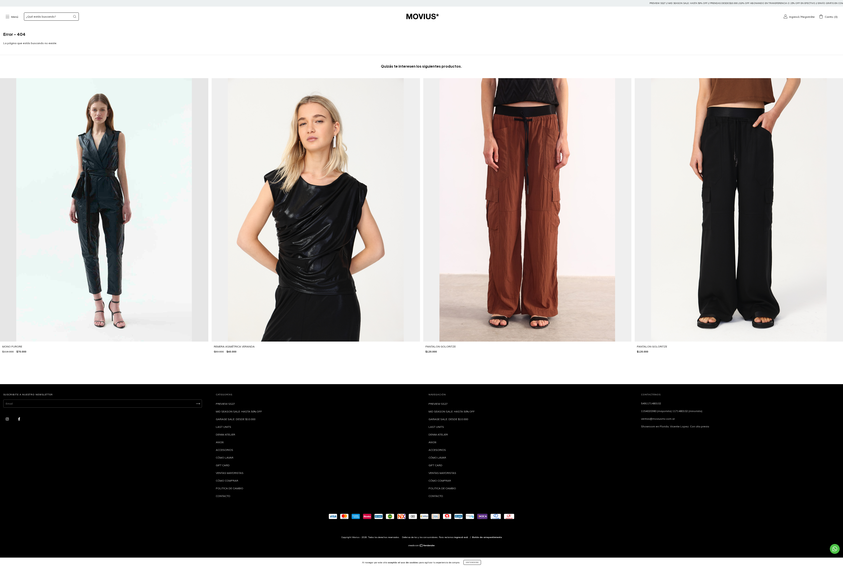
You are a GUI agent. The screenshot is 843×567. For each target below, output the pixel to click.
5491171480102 (651, 403)
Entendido (472, 562)
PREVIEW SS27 (225, 403)
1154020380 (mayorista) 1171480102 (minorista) (671, 411)
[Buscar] (74, 16)
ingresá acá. (461, 537)
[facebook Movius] (19, 419)
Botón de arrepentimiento (487, 537)
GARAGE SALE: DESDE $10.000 (235, 419)
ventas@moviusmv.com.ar (658, 418)
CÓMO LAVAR (224, 457)
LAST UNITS (223, 426)
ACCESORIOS (224, 450)
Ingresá (794, 16)
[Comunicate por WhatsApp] (835, 549)
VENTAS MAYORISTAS (229, 473)
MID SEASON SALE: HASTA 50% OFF (239, 411)
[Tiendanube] (421, 546)
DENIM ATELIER (225, 434)
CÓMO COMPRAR (227, 480)
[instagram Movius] (7, 419)
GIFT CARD (223, 465)
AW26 (219, 442)
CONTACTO (223, 496)
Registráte (808, 16)
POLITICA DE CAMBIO (229, 488)
